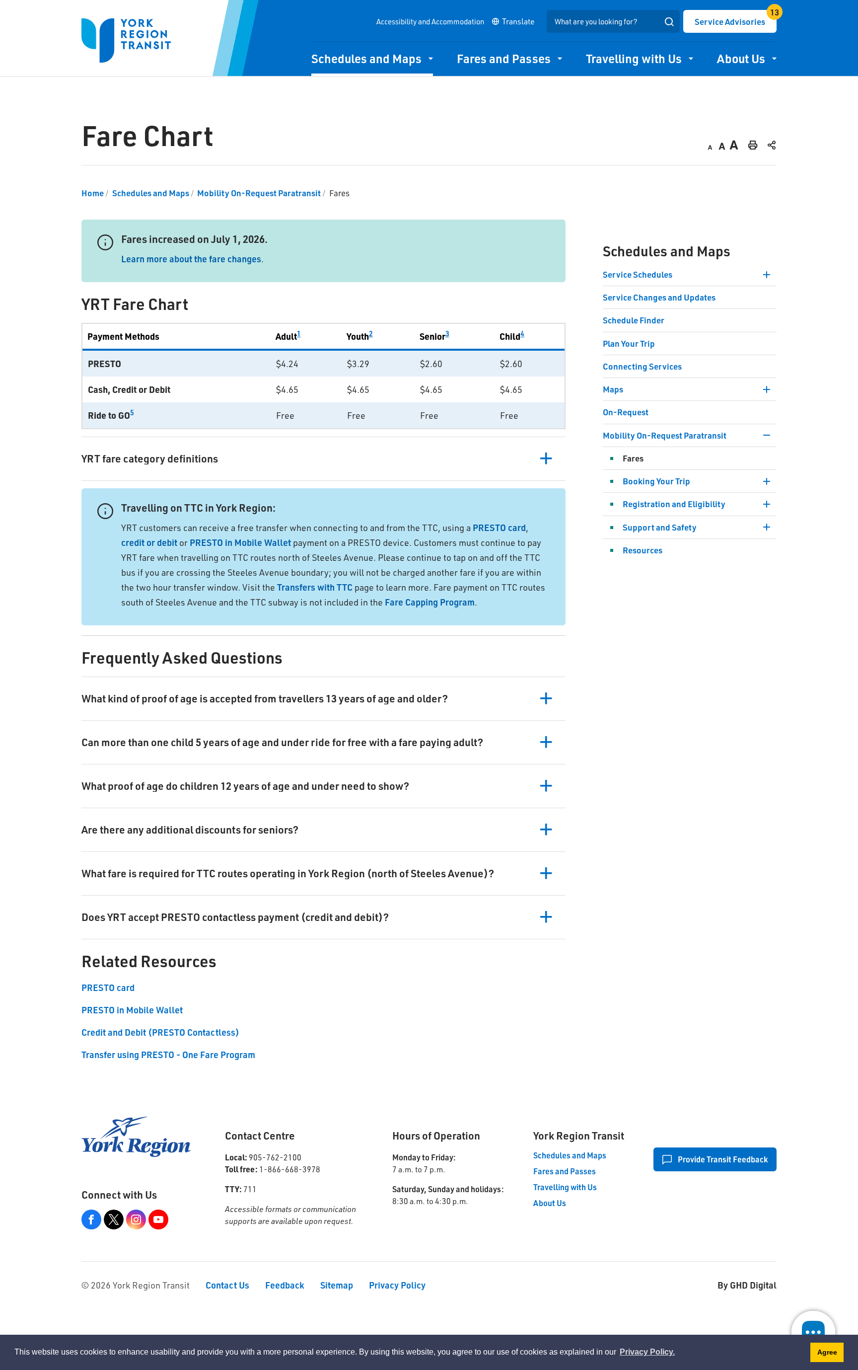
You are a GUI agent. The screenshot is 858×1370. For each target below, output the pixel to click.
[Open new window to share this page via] (772, 145)
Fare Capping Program (430, 602)
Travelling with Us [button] (634, 58)
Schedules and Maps (150, 192)
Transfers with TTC (315, 587)
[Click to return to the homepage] (126, 40)
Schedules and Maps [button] (366, 58)
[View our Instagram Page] (136, 1219)
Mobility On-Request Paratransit (259, 192)
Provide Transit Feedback (723, 1159)
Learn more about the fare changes (191, 259)
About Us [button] (741, 58)
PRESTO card (498, 527)
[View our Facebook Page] (91, 1219)
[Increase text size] (734, 145)
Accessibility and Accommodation (430, 21)
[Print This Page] (753, 145)
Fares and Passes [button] (504, 58)
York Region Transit (578, 1135)
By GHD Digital (747, 1285)
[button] (323, 458)
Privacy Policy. (647, 1352)
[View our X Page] (114, 1219)
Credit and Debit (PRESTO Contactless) (160, 1032)
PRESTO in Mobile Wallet (240, 542)
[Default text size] (722, 145)
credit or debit (149, 542)
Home (92, 192)
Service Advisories (730, 21)
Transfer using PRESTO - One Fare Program (168, 1055)
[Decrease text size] (710, 145)
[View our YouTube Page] (158, 1219)
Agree (827, 1352)
